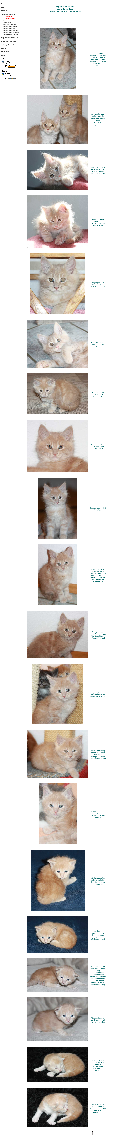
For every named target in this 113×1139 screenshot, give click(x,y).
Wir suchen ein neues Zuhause (9, 23)
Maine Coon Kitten (9, 14)
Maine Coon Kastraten (10, 30)
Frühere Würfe (8, 21)
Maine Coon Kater (9, 28)
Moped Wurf (10, 16)
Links (3, 55)
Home (3, 4)
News (3, 7)
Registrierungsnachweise (10, 38)
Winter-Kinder (10, 19)
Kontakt (4, 48)
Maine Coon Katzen (10, 26)
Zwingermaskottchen (10, 34)
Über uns (4, 11)
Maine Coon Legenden (11, 32)
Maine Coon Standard (8, 41)
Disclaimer (5, 52)
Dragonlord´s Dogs (9, 45)
